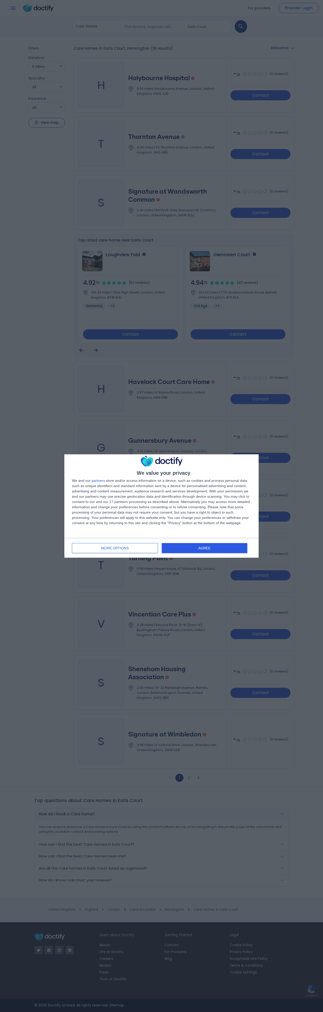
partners (98, 480)
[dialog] (161, 506)
